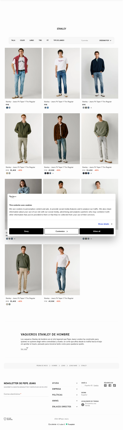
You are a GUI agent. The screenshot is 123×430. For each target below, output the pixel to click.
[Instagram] (105, 385)
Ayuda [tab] (55, 383)
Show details (103, 224)
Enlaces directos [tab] (61, 407)
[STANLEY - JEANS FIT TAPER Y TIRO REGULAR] (7, 108)
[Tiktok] (114, 385)
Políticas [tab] (57, 395)
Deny (26, 231)
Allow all (96, 231)
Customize (60, 231)
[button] (104, 41)
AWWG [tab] (55, 401)
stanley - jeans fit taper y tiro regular (20, 102)
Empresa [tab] (56, 389)
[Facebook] (110, 385)
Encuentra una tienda (90, 404)
